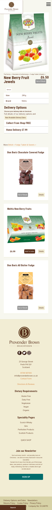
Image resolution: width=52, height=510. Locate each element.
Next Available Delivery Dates (15, 118)
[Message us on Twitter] (24, 353)
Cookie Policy (22, 503)
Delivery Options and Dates (15, 500)
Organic (26, 410)
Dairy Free (26, 400)
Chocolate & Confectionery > (21, 74)
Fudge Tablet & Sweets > (38, 74)
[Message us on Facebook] (19, 353)
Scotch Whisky (26, 422)
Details (41, 195)
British (9, 90)
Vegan (26, 407)
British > (11, 145)
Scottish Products (26, 433)
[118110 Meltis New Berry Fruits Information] (26, 229)
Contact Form (26, 379)
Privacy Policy (35, 503)
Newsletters (32, 500)
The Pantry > (8, 74)
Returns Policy (9, 503)
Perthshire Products (26, 429)
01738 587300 (26, 373)
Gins (26, 426)
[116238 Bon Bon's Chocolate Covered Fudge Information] (26, 173)
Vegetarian (26, 403)
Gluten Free (26, 396)
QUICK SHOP (26, 440)
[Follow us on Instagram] (29, 353)
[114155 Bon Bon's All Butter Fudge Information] (26, 286)
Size (7, 95)
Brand (8, 101)
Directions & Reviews (26, 384)
